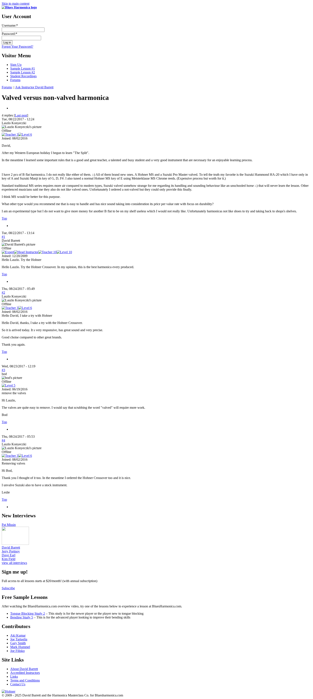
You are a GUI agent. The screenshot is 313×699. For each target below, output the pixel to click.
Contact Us (17, 684)
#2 (3, 292)
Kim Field (8, 559)
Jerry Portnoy (11, 551)
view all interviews (14, 563)
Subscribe (8, 588)
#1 (3, 237)
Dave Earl (8, 555)
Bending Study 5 (21, 617)
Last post (21, 115)
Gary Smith (18, 643)
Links (14, 676)
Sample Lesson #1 (22, 68)
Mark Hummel (20, 647)
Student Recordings (23, 76)
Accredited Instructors (25, 673)
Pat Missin (9, 524)
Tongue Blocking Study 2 (27, 613)
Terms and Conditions (25, 680)
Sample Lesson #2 (22, 72)
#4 (3, 440)
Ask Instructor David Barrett (34, 87)
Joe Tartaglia (18, 639)
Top (4, 218)
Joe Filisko (17, 651)
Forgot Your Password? (17, 46)
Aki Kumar (18, 635)
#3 (3, 370)
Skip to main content (15, 3)
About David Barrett (24, 669)
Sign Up (16, 64)
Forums (15, 80)
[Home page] (19, 7)
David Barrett (11, 547)
